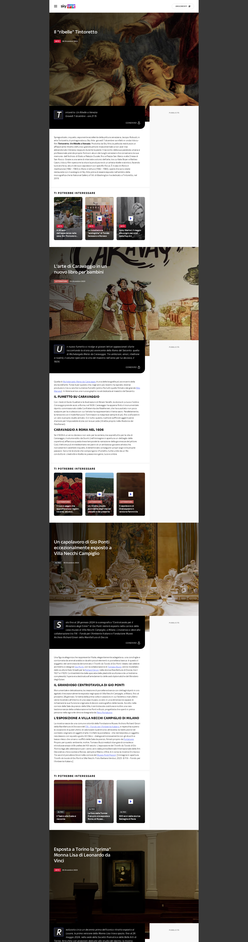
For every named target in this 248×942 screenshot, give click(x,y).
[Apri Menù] (57, 6)
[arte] (69, 6)
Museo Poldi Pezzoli (106, 755)
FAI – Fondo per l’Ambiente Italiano (102, 726)
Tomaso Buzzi (114, 667)
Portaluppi (129, 739)
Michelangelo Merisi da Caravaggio (79, 381)
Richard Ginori (92, 670)
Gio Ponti (79, 667)
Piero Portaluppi (104, 712)
